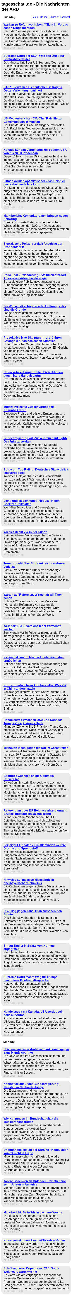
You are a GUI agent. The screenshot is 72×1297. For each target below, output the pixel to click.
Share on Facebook (60, 17)
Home (35, 17)
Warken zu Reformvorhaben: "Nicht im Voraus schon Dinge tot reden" (36, 26)
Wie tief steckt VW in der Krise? (25, 532)
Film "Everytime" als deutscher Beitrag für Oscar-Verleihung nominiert (33, 89)
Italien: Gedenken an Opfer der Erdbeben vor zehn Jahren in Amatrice (35, 1183)
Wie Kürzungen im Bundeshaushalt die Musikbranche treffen (31, 1120)
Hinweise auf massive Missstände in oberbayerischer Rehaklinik (29, 881)
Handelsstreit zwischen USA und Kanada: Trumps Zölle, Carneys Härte (33, 721)
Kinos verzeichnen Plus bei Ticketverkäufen (34, 1240)
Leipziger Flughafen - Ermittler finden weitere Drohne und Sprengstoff (35, 847)
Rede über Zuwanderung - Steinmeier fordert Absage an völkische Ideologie (35, 276)
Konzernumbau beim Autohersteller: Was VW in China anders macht (35, 687)
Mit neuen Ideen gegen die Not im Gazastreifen (36, 747)
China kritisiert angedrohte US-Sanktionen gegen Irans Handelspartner (33, 374)
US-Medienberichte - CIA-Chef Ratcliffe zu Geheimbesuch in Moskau (33, 120)
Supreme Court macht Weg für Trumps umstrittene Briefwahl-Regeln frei (30, 978)
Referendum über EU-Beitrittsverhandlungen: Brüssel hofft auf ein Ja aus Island (35, 812)
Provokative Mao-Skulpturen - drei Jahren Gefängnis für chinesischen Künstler (33, 339)
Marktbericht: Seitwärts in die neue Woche (33, 1212)
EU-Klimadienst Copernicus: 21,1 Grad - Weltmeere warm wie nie (31, 1270)
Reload (43, 17)
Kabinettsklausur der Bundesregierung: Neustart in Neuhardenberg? (31, 1085)
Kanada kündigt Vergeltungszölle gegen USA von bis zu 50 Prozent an (35, 151)
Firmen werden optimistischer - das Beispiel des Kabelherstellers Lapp (34, 182)
